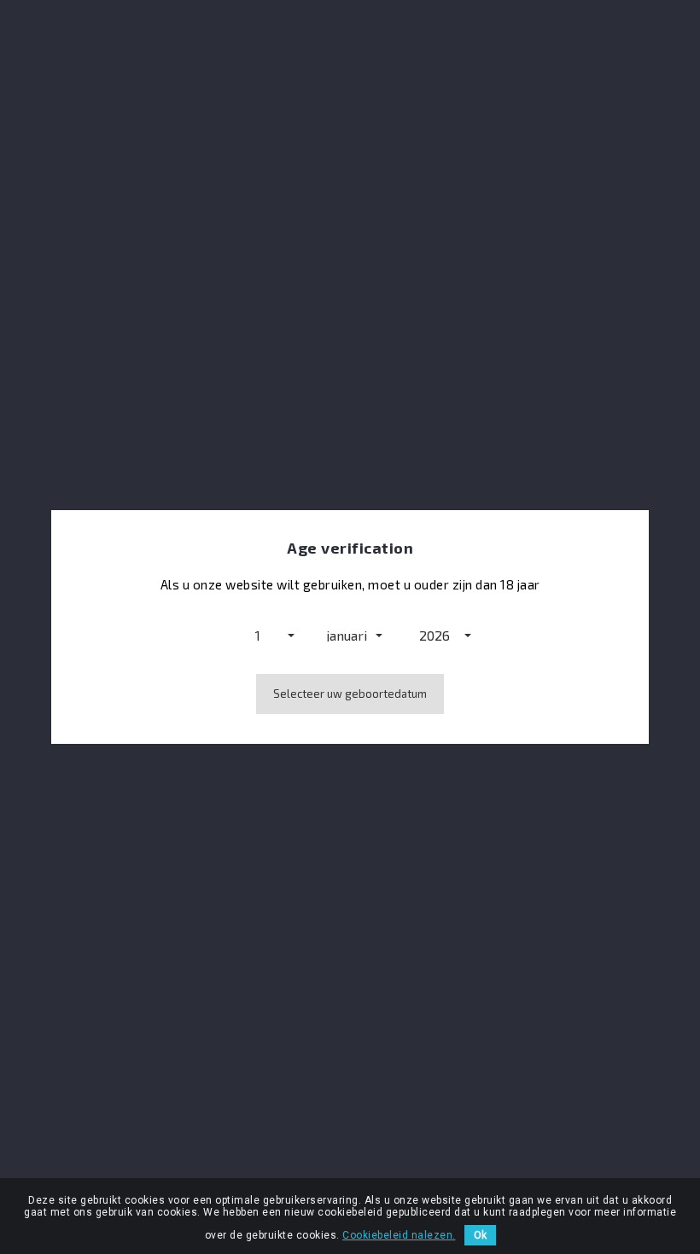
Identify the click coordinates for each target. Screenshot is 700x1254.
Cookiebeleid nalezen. (399, 1235)
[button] (262, 635)
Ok (480, 1235)
